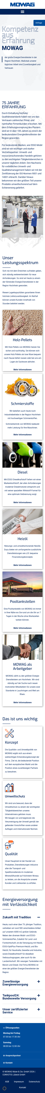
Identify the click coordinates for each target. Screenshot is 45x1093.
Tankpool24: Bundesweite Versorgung (19, 997)
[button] (22, 12)
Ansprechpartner (13, 1055)
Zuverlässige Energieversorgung (15, 983)
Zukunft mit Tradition (16, 917)
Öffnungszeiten (12, 1028)
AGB (7, 1081)
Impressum (19, 1081)
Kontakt (9, 1063)
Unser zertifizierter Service (15, 1011)
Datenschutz (34, 1081)
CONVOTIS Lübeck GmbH (13, 1074)
